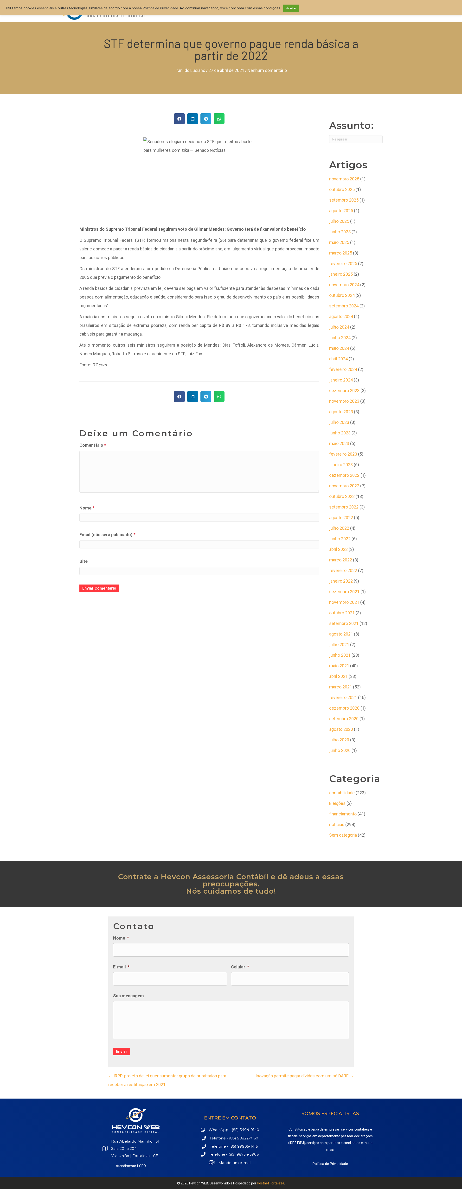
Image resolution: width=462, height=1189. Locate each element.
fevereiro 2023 (343, 454)
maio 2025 (339, 242)
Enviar (121, 1051)
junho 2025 (340, 231)
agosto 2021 (341, 633)
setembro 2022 (344, 506)
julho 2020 (339, 739)
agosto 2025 (341, 210)
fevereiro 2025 (343, 263)
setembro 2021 (344, 623)
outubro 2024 (342, 295)
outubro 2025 (342, 189)
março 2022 (340, 559)
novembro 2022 (344, 485)
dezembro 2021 (344, 591)
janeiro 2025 (341, 274)
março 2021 (340, 686)
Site (83, 561)
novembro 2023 (344, 401)
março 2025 (340, 252)
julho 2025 (339, 221)
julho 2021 (339, 644)
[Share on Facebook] (179, 118)
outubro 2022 (342, 496)
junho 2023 (340, 432)
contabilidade (342, 792)
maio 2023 (339, 443)
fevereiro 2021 (343, 697)
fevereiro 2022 (343, 570)
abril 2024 (338, 358)
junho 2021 (340, 655)
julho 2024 (339, 327)
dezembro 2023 (344, 390)
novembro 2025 (344, 178)
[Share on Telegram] (205, 118)
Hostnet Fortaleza (270, 1183)
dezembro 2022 (344, 475)
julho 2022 (339, 528)
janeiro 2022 (341, 581)
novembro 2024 (344, 284)
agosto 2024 (341, 316)
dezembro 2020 (344, 708)
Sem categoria (343, 835)
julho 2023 (339, 422)
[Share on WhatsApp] (219, 118)
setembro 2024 (344, 305)
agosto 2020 (341, 729)
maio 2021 (339, 665)
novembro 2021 (344, 602)
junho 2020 (340, 750)
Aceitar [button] (291, 8)
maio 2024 (339, 348)
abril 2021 (338, 676)
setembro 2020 (344, 718)
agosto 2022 (341, 517)
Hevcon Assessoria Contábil (215, 876)
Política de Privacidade (330, 1163)
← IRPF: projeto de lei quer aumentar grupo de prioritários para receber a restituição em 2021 (167, 1080)
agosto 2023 (341, 411)
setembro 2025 (344, 200)
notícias (336, 824)
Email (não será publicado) (107, 534)
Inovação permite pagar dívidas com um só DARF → (305, 1075)
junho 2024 (340, 337)
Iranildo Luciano (190, 70)
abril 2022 (338, 549)
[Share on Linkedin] (192, 118)
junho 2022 (340, 538)
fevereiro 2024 (343, 369)
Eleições (337, 803)
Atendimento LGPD (131, 1166)
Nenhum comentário (267, 70)
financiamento (343, 813)
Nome (86, 507)
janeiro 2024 (341, 379)
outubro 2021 (342, 612)
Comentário (92, 445)
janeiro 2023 (341, 464)
